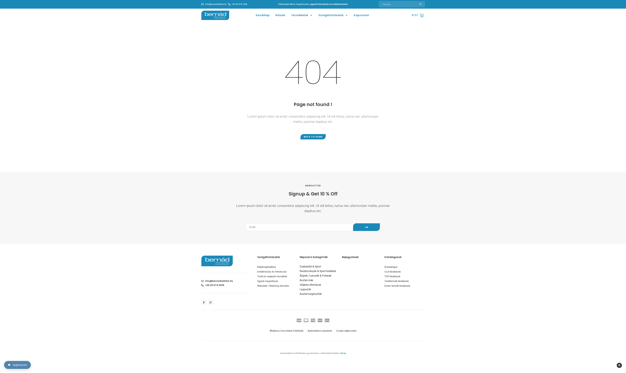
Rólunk (280, 15)
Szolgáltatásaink (331, 15)
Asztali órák (306, 280)
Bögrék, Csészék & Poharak (315, 275)
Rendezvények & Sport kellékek (318, 271)
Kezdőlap (263, 15)
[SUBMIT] (366, 227)
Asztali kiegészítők (311, 294)
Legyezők (305, 289)
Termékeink (299, 15)
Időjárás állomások (310, 285)
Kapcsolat (361, 15)
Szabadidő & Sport (310, 266)
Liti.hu (343, 353)
